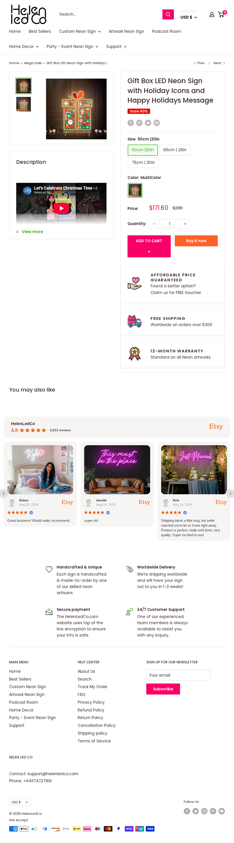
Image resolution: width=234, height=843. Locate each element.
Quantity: (137, 223)
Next (217, 62)
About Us (86, 671)
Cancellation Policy (97, 725)
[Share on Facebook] (131, 122)
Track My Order (92, 686)
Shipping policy (92, 733)
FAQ (81, 694)
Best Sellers (40, 31)
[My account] (212, 14)
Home (15, 31)
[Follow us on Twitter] (195, 811)
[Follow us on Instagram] (204, 811)
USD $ (16, 802)
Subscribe (163, 689)
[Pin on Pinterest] (139, 122)
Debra (23, 500)
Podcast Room (166, 31)
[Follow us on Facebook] (187, 811)
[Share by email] (157, 122)
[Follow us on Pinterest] (213, 811)
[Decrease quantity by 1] (154, 224)
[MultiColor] (135, 190)
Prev (201, 62)
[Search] (168, 14)
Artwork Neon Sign (126, 31)
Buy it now (196, 241)
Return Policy (90, 717)
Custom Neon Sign (77, 31)
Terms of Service (94, 741)
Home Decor (21, 46)
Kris (176, 500)
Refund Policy (91, 710)
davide (101, 500)
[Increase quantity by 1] (185, 224)
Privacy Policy (91, 702)
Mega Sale (33, 62)
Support (114, 46)
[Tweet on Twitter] (148, 122)
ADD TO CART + (149, 246)
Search (85, 679)
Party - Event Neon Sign (70, 46)
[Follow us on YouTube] (221, 811)
